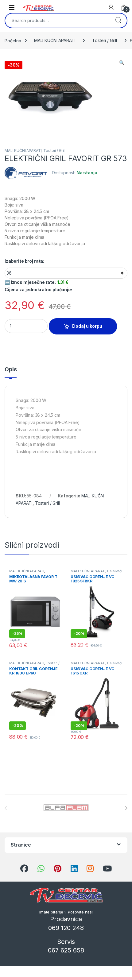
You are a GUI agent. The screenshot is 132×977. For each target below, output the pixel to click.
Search (118, 21)
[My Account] (111, 7)
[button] (121, 62)
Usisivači (114, 571)
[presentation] (126, 808)
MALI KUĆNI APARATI (54, 40)
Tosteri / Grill (104, 40)
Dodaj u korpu (87, 326)
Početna (13, 40)
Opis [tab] (11, 370)
